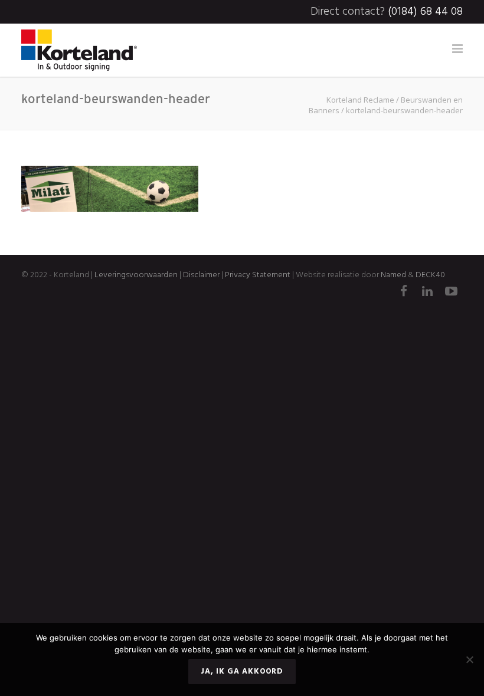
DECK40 (430, 275)
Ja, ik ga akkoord (242, 671)
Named (393, 275)
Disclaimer (200, 275)
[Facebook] (404, 292)
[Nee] (469, 659)
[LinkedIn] (427, 292)
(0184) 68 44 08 (425, 12)
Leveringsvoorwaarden (136, 275)
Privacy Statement (257, 275)
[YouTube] (451, 292)
